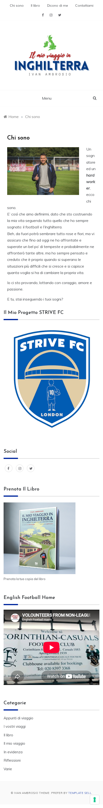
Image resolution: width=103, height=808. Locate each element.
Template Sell (79, 793)
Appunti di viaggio (18, 718)
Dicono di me (57, 5)
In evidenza (13, 752)
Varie (8, 769)
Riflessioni (12, 760)
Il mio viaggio (14, 743)
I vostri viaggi (15, 726)
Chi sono (17, 5)
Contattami (84, 5)
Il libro (35, 5)
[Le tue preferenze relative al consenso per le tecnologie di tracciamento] (94, 799)
